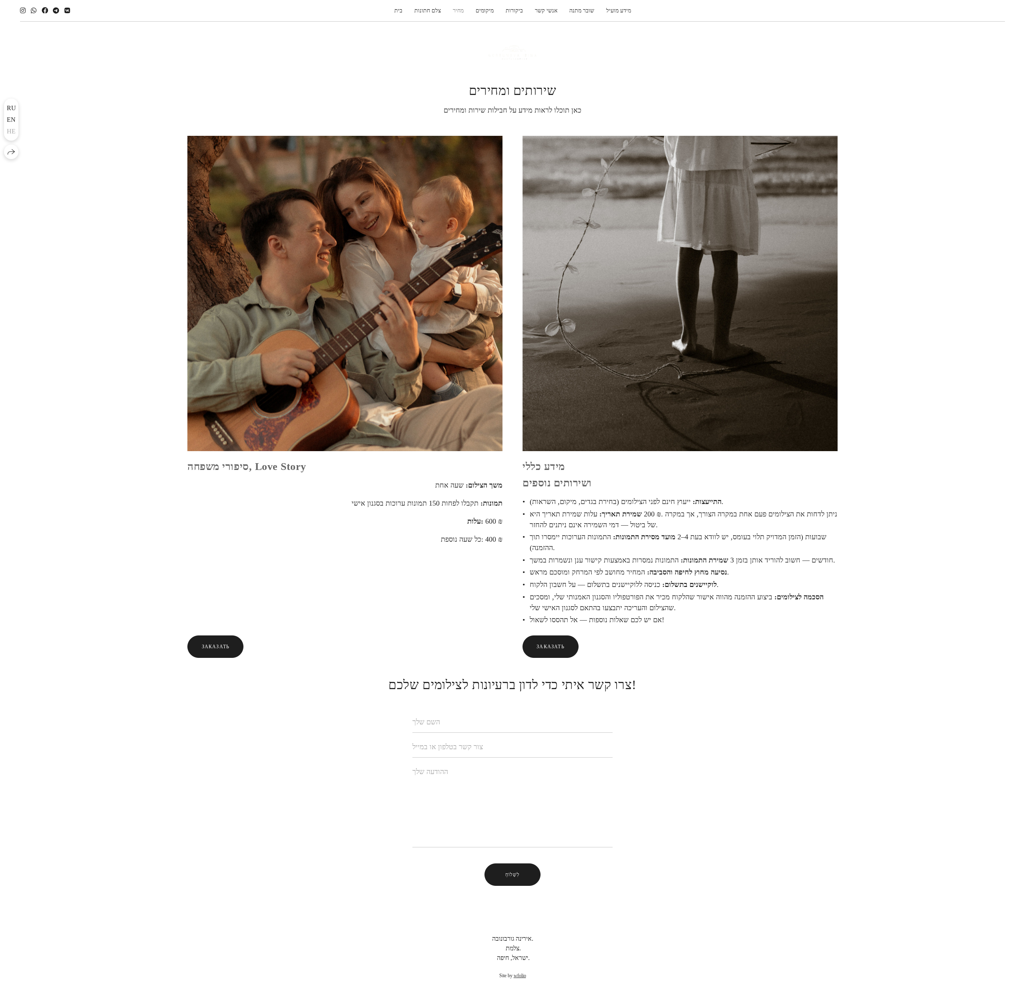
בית (398, 11)
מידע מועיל (618, 11)
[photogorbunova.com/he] (512, 53)
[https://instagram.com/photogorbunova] (23, 10)
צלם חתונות (427, 11)
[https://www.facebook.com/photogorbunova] (45, 10)
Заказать (216, 646)
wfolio (520, 975)
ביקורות (514, 11)
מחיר (458, 11)
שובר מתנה (581, 11)
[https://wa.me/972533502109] (33, 10)
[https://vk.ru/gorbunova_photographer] (67, 10)
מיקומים (485, 11)
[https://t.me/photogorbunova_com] (56, 10)
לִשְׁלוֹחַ (512, 874)
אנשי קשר (546, 11)
